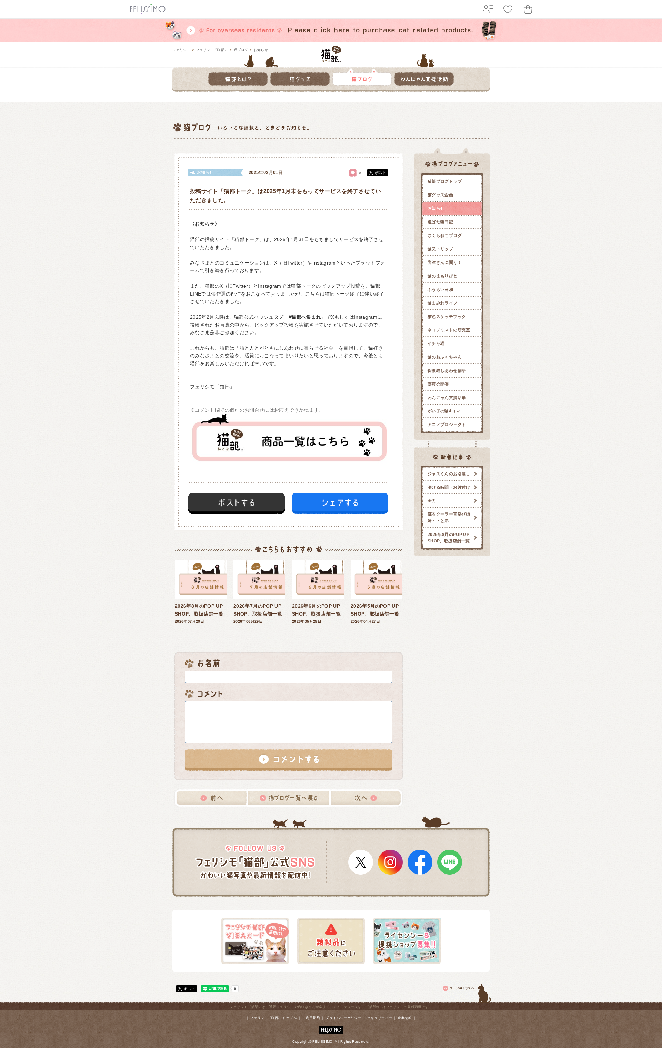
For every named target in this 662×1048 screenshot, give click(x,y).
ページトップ (467, 992)
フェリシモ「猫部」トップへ (273, 1018)
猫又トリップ (440, 249)
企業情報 (405, 1018)
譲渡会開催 (438, 384)
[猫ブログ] (362, 77)
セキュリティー (379, 1018)
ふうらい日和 (440, 289)
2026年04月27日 (375, 613)
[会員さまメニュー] (488, 9)
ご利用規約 (311, 1018)
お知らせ (261, 50)
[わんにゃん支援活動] (424, 77)
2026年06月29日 (257, 613)
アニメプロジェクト (447, 424)
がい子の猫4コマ (444, 411)
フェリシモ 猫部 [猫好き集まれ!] (331, 54)
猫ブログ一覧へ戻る (288, 798)
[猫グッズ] (300, 77)
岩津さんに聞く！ (445, 262)
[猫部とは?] (238, 77)
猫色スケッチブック (447, 316)
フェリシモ (181, 50)
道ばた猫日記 (440, 222)
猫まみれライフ (443, 303)
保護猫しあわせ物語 (447, 370)
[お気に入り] (508, 9)
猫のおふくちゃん (445, 357)
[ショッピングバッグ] (528, 9)
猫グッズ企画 (440, 194)
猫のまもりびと (443, 275)
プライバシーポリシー (343, 1018)
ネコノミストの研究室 (449, 330)
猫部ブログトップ (445, 181)
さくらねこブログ (445, 235)
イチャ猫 (436, 343)
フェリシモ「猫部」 (212, 50)
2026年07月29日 (199, 613)
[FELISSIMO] (331, 1028)
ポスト (380, 173)
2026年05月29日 (316, 613)
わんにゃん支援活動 (447, 397)
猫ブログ (241, 50)
